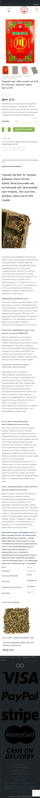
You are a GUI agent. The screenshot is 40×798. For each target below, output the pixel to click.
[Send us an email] (22, 665)
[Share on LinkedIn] (24, 149)
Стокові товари (20, 777)
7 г (32, 592)
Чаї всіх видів (16, 76)
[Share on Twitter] (12, 149)
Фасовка (5, 121)
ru (35, 4)
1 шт (29, 592)
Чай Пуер (20, 764)
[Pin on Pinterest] (20, 149)
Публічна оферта (20, 792)
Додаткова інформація (11, 166)
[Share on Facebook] (8, 149)
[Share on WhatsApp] (4, 149)
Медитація (20, 780)
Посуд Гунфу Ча (20, 771)
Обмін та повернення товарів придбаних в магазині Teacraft (20, 787)
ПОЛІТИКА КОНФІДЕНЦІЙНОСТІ (20, 783)
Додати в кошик (23, 129)
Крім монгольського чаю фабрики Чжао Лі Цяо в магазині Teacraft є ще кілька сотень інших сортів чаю (19, 535)
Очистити (35, 118)
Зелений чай (32, 581)
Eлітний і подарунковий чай (16, 77)
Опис (4, 162)
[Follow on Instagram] (18, 665)
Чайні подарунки (20, 774)
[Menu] (3, 10)
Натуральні (31, 586)
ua (37, 4)
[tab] (20, 162)
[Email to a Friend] (16, 149)
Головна (5, 76)
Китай (29, 575)
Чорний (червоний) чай (9, 144)
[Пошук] (9, 12)
